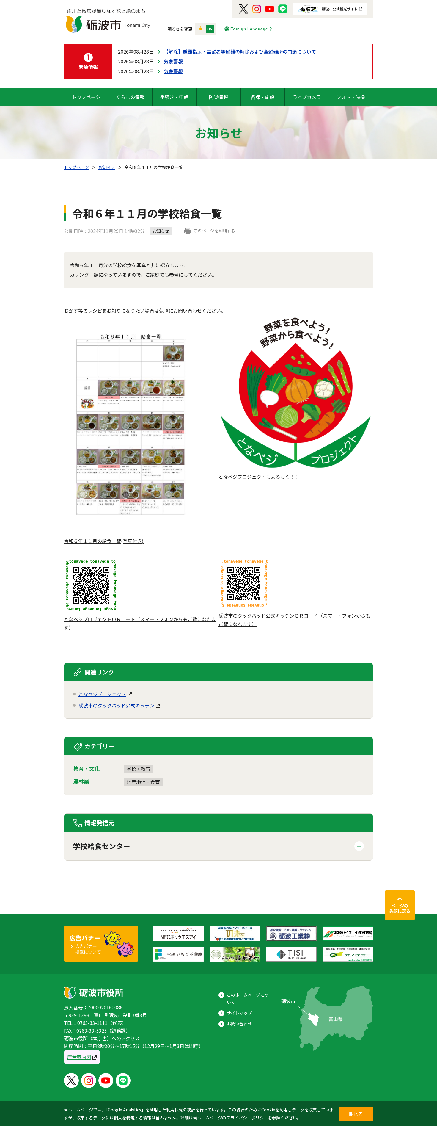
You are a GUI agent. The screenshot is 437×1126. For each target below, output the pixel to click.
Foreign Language (249, 28)
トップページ (86, 97)
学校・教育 (138, 768)
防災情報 (218, 97)
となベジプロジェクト (102, 694)
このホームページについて (247, 998)
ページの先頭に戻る (399, 908)
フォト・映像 (351, 97)
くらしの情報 (130, 97)
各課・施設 (262, 97)
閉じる (356, 1113)
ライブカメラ (307, 97)
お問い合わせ (239, 1024)
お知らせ (106, 167)
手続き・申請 (174, 97)
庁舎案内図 (79, 1057)
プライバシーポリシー (247, 1118)
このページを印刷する (214, 231)
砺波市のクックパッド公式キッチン (116, 705)
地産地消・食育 (143, 781)
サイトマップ (239, 1013)
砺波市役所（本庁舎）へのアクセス (102, 1038)
